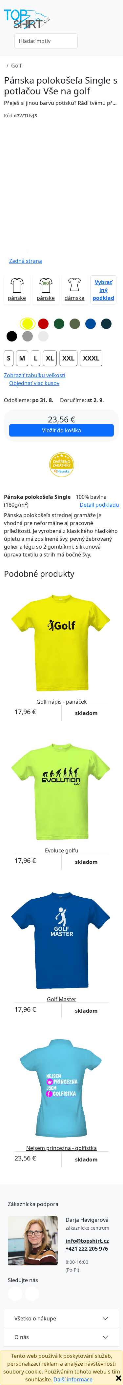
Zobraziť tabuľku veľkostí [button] (34, 375)
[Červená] (43, 324)
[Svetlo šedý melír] (43, 336)
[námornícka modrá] (106, 324)
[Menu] (115, 21)
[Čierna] (12, 336)
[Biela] (12, 324)
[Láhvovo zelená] (59, 324)
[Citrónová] (27, 324)
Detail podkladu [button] (99, 504)
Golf (16, 65)
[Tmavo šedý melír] (27, 336)
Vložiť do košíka (61, 430)
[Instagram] (15, 1293)
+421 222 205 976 (87, 1248)
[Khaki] (75, 324)
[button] (25, 253)
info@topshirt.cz (87, 1240)
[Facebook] (32, 1293)
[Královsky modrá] (90, 324)
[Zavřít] (118, 1378)
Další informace (72, 1379)
